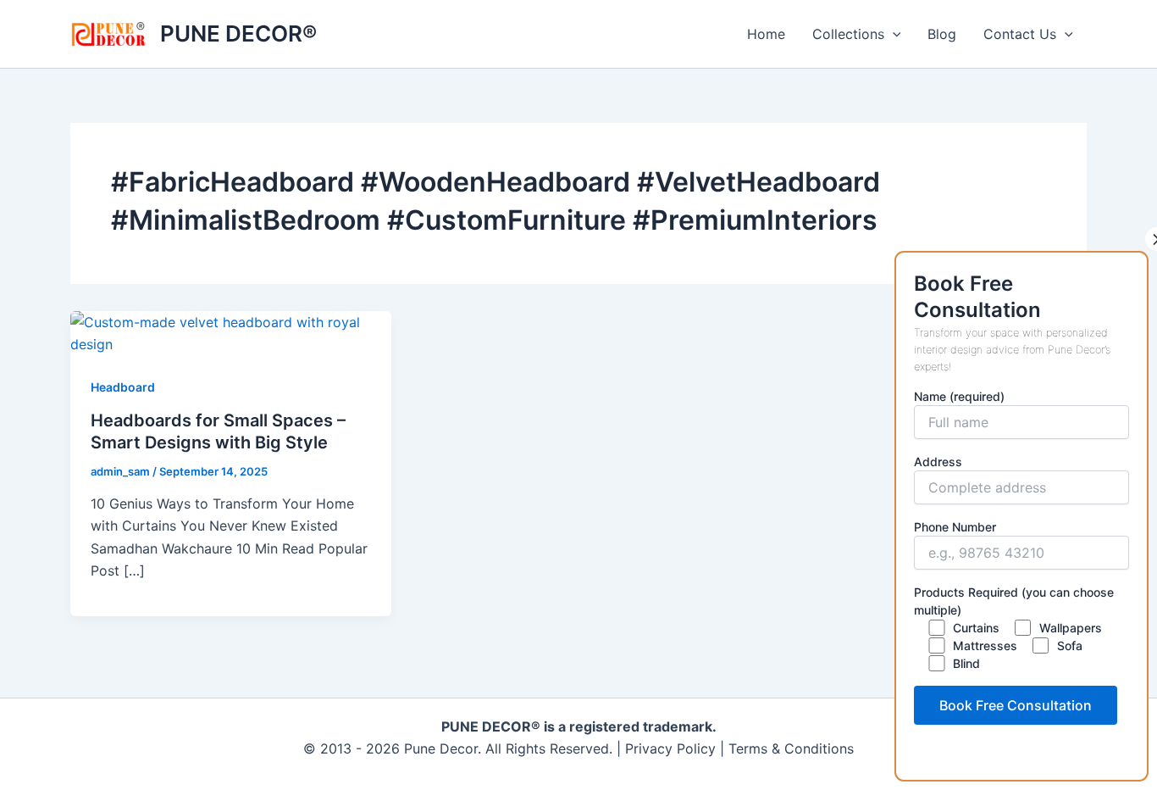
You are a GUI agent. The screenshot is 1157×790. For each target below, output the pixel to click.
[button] (892, 34)
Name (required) (959, 396)
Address (938, 461)
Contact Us (1019, 33)
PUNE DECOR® (238, 33)
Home (766, 33)
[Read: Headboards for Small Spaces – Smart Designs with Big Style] (230, 331)
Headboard (123, 387)
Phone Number (955, 527)
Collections (848, 33)
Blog (941, 33)
